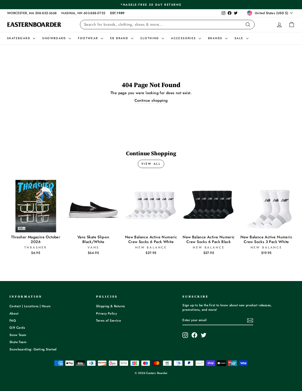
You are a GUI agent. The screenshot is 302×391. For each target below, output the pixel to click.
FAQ (12, 320)
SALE (240, 38)
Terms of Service (108, 320)
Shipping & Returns (110, 306)
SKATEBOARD (19, 38)
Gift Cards (17, 327)
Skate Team (17, 342)
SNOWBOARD (54, 38)
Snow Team (17, 334)
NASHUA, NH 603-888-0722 (83, 13)
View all (151, 164)
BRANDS (216, 38)
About (13, 313)
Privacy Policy (106, 313)
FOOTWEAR (89, 38)
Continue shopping (151, 100)
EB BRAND (120, 38)
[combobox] (167, 24)
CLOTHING (150, 38)
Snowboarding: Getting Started (33, 349)
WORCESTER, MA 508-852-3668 (32, 13)
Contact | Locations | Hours (30, 306)
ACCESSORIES (184, 38)
